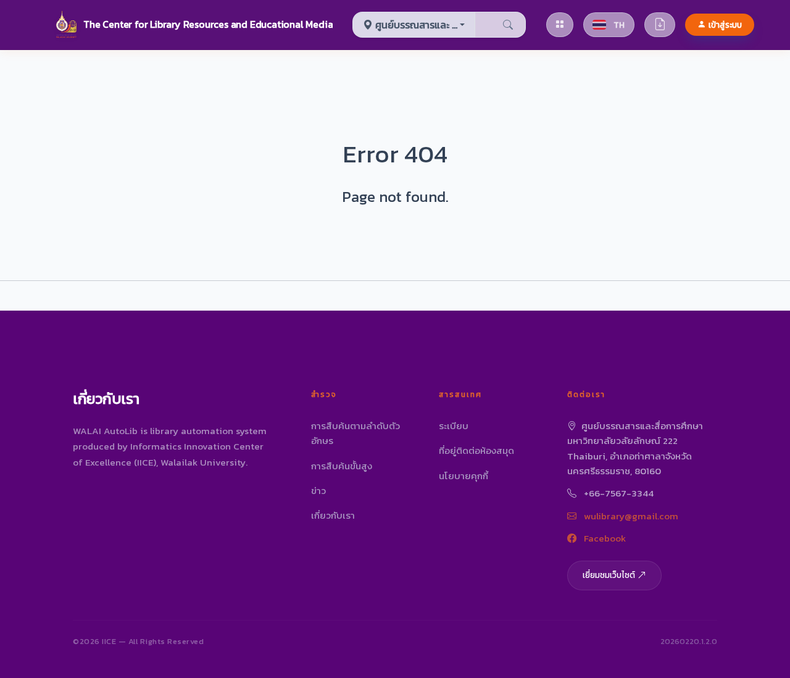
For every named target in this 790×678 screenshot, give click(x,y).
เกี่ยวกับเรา (333, 515)
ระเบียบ (453, 426)
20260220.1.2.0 (688, 641)
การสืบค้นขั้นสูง (341, 466)
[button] (193, 25)
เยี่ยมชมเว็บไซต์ (609, 575)
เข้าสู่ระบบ (725, 25)
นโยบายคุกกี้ (463, 476)
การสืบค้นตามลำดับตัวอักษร (355, 433)
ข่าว (318, 490)
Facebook (603, 538)
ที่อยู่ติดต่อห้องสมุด (476, 450)
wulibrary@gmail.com (629, 516)
